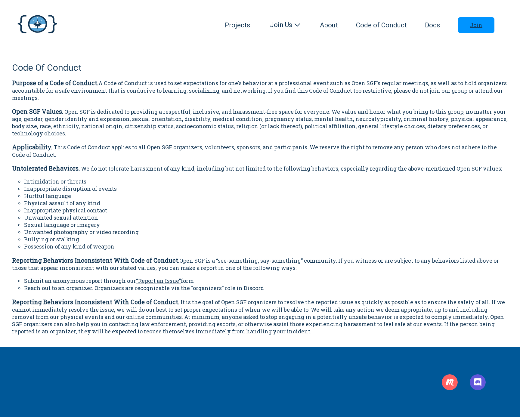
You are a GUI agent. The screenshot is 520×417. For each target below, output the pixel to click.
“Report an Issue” (158, 280)
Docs (432, 25)
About (329, 25)
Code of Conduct (381, 25)
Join (476, 25)
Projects (237, 25)
